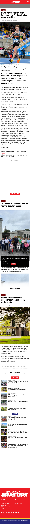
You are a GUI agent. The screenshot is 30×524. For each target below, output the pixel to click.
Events (2, 508)
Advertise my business (6, 506)
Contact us (3, 505)
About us (3, 502)
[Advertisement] (15, 176)
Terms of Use (18, 502)
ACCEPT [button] (13, 263)
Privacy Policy (18, 503)
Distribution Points (5, 503)
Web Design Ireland (13, 521)
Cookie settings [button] (6, 263)
